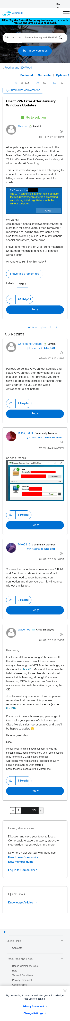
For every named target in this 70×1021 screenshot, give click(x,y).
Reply (35, 309)
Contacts (17, 948)
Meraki (22, 284)
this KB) (11, 708)
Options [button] (61, 75)
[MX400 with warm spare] (56, 327)
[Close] (65, 990)
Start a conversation (35, 51)
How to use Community (23, 857)
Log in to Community (22, 870)
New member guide (20, 862)
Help (14, 971)
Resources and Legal (20, 959)
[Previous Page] (13, 810)
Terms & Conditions (22, 976)
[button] (11, 299)
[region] (35, 1003)
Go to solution (36, 117)
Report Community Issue (25, 966)
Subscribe (44, 75)
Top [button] (4, 932)
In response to (42, 348)
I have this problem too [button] (24, 274)
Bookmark (27, 75)
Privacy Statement (33, 1006)
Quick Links (14, 941)
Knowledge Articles (21, 902)
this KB (26, 669)
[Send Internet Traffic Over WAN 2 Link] (51, 327)
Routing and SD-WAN (18, 68)
